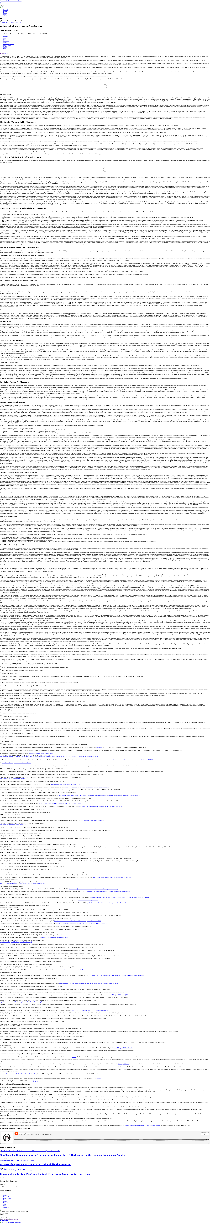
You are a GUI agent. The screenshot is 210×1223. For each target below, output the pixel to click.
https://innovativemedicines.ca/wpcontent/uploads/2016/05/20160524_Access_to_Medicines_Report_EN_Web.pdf (119, 897)
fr (0, 2)
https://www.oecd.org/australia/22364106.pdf (92, 820)
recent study (83, 1106)
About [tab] (5, 42)
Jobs (4, 1204)
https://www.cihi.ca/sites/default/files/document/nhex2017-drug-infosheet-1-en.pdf (60, 803)
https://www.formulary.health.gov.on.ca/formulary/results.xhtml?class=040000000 (131, 759)
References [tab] (6, 41)
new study (74, 1057)
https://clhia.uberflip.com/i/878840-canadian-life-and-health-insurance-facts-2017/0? (101, 806)
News (4, 14)
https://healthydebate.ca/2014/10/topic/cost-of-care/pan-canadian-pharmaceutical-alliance (109, 902)
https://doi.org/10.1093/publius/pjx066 (118, 994)
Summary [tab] (5, 36)
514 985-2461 (5, 1219)
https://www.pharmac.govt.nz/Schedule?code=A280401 (16, 763)
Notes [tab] (4, 39)
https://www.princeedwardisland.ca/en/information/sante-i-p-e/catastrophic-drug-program (23, 883)
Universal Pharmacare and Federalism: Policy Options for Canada (142, 1125)
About (5, 16)
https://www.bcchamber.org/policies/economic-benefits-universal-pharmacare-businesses (87, 787)
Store (4, 1205)
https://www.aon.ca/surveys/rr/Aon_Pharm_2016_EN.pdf (66, 784)
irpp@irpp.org (14, 1219)
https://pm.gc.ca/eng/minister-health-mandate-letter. (54, 937)
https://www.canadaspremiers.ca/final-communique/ (13, 824)
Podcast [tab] (5, 48)
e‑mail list (98, 1078)
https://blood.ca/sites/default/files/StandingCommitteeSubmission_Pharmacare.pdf (21, 1002)
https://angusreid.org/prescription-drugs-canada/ (12, 778)
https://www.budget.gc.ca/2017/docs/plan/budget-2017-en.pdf (16, 942)
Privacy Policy (7, 1198)
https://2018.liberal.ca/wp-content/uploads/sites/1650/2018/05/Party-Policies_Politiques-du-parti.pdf (81, 923)
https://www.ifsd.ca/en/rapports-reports (88, 900)
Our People (6, 1197)
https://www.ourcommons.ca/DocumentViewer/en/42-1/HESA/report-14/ (89, 1010)
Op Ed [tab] (5, 47)
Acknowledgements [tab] (8, 44)
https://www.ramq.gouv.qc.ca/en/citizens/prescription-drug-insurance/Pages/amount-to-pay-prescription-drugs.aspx (88, 983)
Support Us (6, 1207)
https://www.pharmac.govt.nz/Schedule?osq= (41, 753)
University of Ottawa (123, 1064)
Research (5, 10)
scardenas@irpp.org (33, 1081)
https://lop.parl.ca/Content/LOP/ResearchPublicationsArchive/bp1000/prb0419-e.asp (108, 891)
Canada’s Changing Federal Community (10, 22)
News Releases (7, 1199)
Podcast (5, 13)
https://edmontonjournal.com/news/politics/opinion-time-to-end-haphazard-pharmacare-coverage (93, 889)
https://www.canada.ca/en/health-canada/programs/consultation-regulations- (112, 877)
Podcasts (5, 1202)
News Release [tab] (7, 45)
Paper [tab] (4, 38)
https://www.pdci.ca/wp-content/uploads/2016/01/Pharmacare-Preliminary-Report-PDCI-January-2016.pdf (116, 975)
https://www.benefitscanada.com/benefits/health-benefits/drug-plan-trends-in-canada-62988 (77, 921)
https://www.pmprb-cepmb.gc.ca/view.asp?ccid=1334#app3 (70, 969)
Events (5, 11)
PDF (6, 53)
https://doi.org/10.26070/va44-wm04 (123, 1048)
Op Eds (5, 1201)
